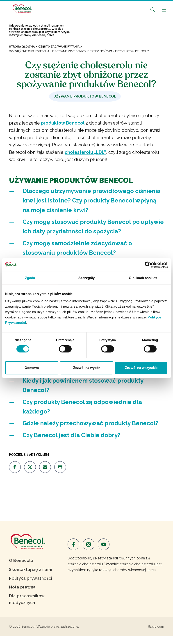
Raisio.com (156, 626)
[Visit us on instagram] (88, 544)
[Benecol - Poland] (22, 8)
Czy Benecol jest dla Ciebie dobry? (72, 435)
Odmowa (32, 368)
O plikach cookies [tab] (143, 278)
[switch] (65, 348)
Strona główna (22, 46)
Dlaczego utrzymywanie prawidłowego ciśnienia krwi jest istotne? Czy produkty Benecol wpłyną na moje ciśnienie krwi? (91, 201)
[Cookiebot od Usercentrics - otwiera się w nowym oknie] (148, 264)
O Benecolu (21, 560)
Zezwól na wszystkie (141, 368)
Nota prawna (22, 587)
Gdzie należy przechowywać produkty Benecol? (91, 423)
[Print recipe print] (60, 467)
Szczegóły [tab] (86, 278)
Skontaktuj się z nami (30, 569)
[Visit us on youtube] (103, 544)
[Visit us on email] (45, 467)
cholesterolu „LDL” (85, 152)
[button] (152, 9)
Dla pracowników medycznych (27, 599)
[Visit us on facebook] (15, 467)
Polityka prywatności (30, 578)
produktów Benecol (62, 123)
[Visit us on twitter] (30, 467)
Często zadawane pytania (59, 46)
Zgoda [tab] (30, 278)
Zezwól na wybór (86, 368)
